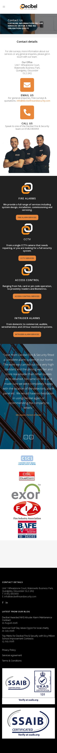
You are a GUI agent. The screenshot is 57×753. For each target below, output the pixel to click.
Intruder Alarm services (27, 334)
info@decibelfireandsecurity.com (33, 100)
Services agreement (12, 655)
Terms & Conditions (12, 660)
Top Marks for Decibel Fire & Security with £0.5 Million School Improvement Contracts (28, 637)
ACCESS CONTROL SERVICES (27, 296)
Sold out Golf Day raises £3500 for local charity (25, 628)
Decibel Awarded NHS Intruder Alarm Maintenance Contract (27, 618)
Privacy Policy (9, 650)
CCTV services (27, 258)
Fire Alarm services (27, 217)
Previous (26, 437)
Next (31, 437)
